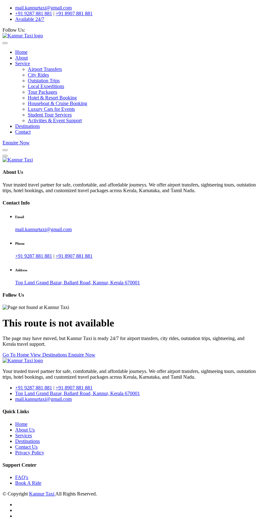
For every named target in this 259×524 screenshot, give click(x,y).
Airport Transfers (45, 69)
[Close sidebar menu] (5, 156)
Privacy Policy (29, 452)
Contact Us (26, 447)
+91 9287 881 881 (33, 13)
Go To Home (16, 354)
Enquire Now (16, 142)
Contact (23, 132)
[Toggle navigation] (5, 43)
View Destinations (49, 354)
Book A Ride (28, 483)
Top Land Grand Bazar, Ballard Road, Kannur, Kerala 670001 (77, 282)
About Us (25, 429)
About (21, 57)
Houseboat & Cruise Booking (57, 103)
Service (22, 63)
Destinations (27, 126)
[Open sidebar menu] (5, 150)
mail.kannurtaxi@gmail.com (43, 7)
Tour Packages (42, 92)
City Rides (38, 75)
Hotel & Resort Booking (52, 97)
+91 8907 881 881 (74, 13)
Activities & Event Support (55, 120)
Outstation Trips (44, 80)
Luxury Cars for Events (51, 109)
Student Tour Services (50, 114)
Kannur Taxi (42, 493)
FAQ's (21, 477)
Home (21, 52)
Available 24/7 (29, 19)
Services (23, 435)
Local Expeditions (46, 86)
